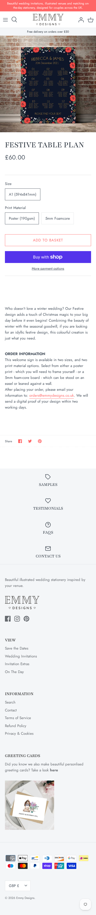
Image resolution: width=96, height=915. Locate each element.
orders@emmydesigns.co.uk (51, 395)
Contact (11, 710)
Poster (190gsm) (22, 218)
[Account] (79, 19)
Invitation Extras (17, 664)
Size (8, 183)
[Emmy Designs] (48, 20)
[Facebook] (8, 619)
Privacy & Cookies (19, 733)
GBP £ (14, 886)
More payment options (48, 268)
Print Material (15, 207)
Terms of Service (18, 718)
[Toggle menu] (5, 19)
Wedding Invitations (21, 656)
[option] (48, 84)
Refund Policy (15, 726)
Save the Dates (16, 648)
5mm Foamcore (57, 218)
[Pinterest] (26, 619)
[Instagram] (17, 619)
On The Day (14, 672)
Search (10, 702)
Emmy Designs (25, 898)
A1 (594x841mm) (22, 194)
